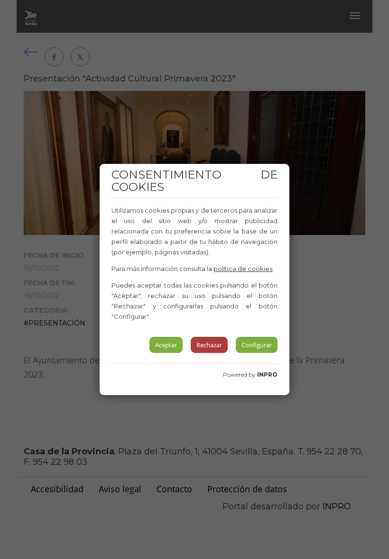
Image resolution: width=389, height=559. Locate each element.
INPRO (267, 374)
